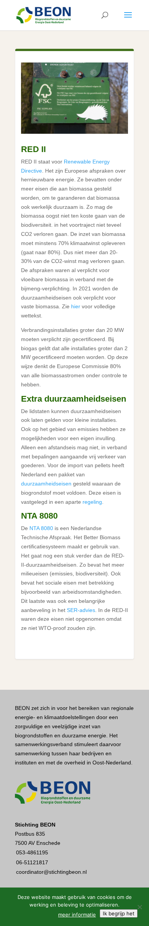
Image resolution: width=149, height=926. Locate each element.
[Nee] (139, 907)
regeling (92, 502)
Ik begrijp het (118, 913)
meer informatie (77, 915)
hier (75, 306)
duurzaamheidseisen (46, 484)
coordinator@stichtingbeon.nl (51, 872)
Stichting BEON (35, 825)
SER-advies (81, 610)
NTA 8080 (41, 528)
